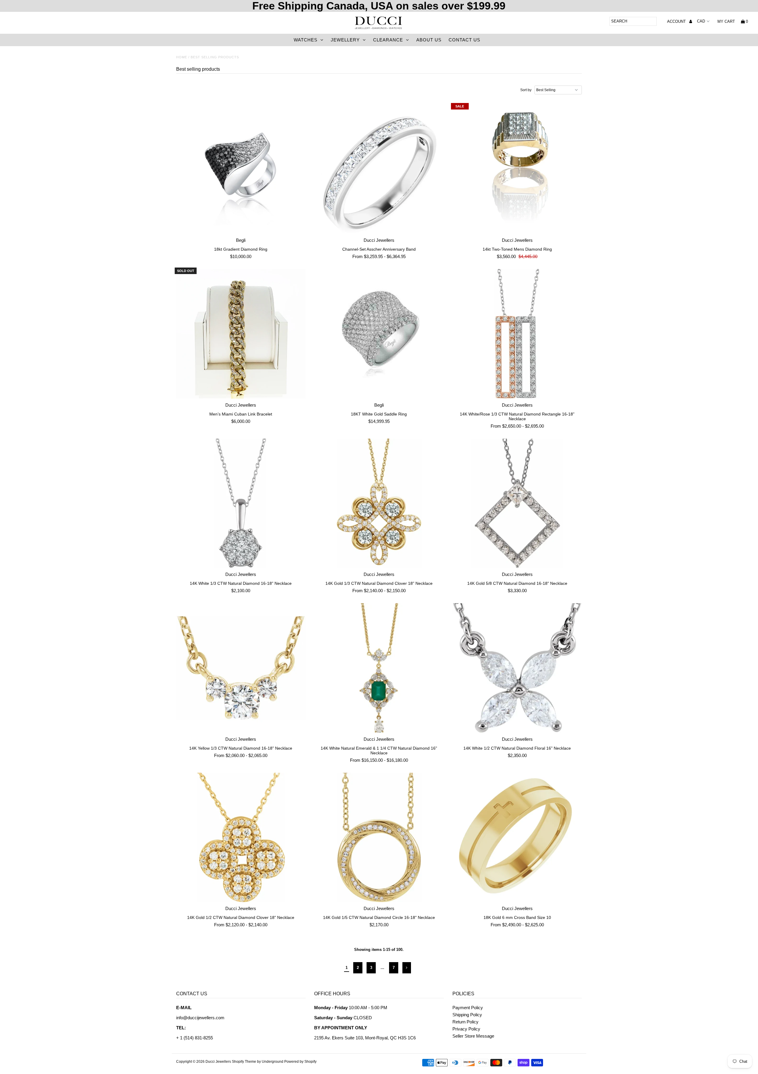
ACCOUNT (677, 21)
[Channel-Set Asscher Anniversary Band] (379, 169)
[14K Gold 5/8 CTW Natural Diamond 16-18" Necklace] (517, 503)
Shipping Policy (467, 1014)
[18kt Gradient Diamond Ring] (241, 169)
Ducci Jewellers (218, 1061)
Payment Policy (467, 1007)
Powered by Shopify (300, 1061)
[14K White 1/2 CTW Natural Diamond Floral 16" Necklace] (517, 668)
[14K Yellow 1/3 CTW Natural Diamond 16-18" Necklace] (241, 668)
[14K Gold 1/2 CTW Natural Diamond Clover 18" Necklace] (241, 837)
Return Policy (465, 1021)
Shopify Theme (244, 1061)
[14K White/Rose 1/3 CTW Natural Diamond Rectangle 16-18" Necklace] (517, 334)
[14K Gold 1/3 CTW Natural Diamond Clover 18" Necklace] (379, 503)
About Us (428, 39)
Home (181, 57)
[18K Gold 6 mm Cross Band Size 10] (517, 837)
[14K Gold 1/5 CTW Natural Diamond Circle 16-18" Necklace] (379, 837)
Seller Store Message (473, 1035)
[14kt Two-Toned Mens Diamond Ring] (517, 169)
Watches (305, 39)
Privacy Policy (466, 1028)
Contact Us (464, 39)
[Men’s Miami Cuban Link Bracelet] (241, 334)
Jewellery (345, 39)
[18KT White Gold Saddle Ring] (379, 334)
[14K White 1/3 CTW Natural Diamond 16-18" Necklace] (241, 503)
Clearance (388, 39)
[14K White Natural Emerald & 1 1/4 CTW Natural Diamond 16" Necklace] (379, 668)
